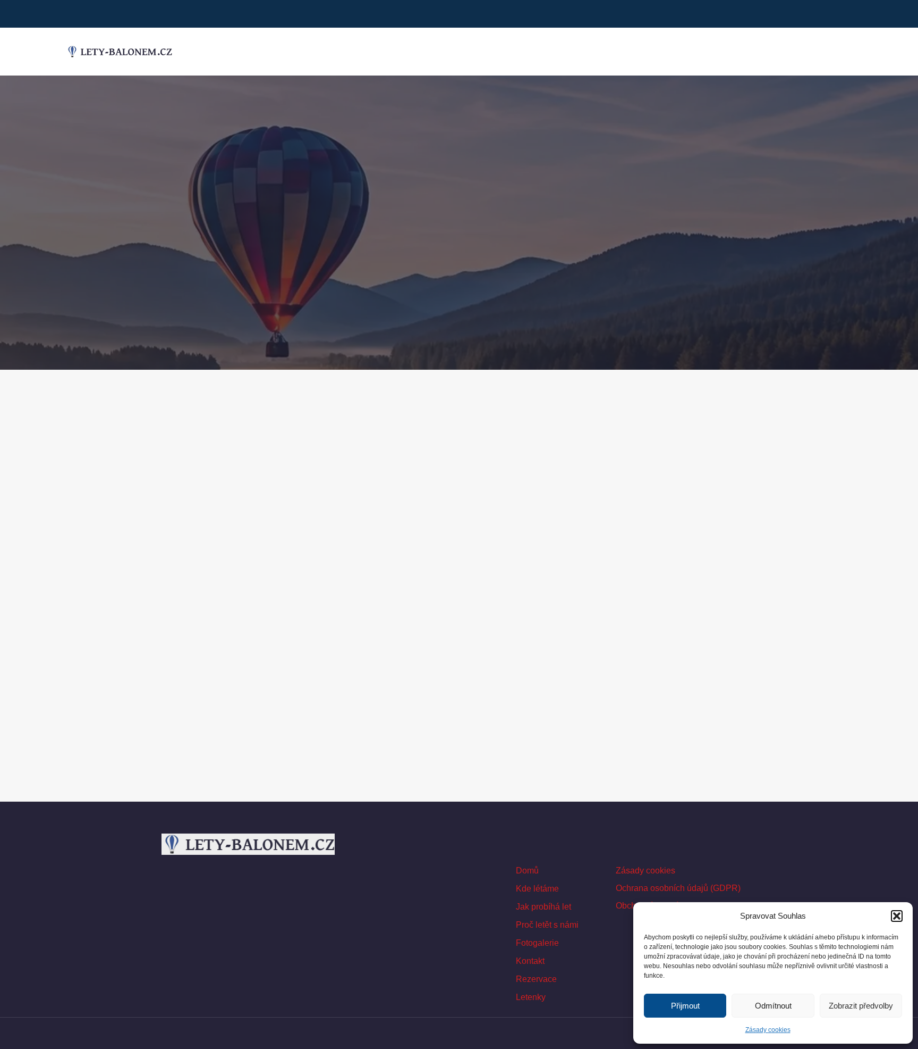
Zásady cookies (767, 1030)
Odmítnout (773, 1005)
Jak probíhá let (543, 906)
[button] (896, 916)
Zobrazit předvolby (861, 1005)
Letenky (531, 997)
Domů (527, 870)
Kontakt (530, 960)
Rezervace (536, 979)
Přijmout (685, 1005)
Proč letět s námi (547, 924)
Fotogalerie (537, 942)
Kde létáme (537, 888)
